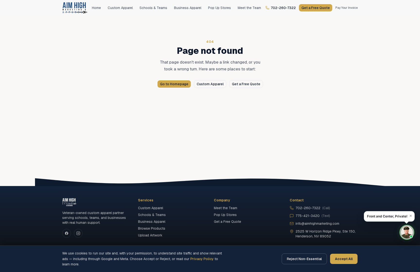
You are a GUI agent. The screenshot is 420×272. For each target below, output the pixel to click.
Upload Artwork (150, 235)
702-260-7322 (283, 8)
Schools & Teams (153, 8)
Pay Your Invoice (346, 8)
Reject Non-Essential (304, 259)
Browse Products (151, 228)
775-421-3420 (313, 216)
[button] (389, 216)
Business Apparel (187, 8)
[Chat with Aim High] (407, 232)
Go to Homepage (174, 84)
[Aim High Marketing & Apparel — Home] (75, 8)
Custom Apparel (120, 8)
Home (96, 8)
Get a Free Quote (315, 8)
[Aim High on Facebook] (66, 233)
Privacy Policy (202, 259)
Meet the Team (249, 8)
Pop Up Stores (219, 8)
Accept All (344, 259)
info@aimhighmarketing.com (317, 223)
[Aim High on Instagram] (78, 233)
